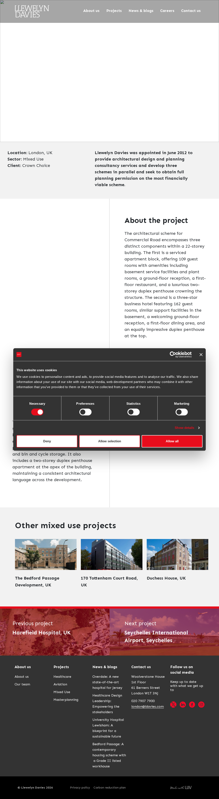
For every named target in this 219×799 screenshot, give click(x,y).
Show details (184, 427)
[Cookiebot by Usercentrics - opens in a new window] (173, 354)
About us (22, 677)
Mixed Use (61, 692)
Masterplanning (65, 700)
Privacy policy (80, 787)
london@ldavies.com (147, 706)
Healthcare (62, 677)
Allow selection (109, 441)
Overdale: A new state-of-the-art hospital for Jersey (107, 682)
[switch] (85, 412)
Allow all (172, 441)
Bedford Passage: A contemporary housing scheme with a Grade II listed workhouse (109, 755)
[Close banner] (201, 354)
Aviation (60, 684)
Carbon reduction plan (109, 787)
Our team (22, 684)
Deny (47, 441)
